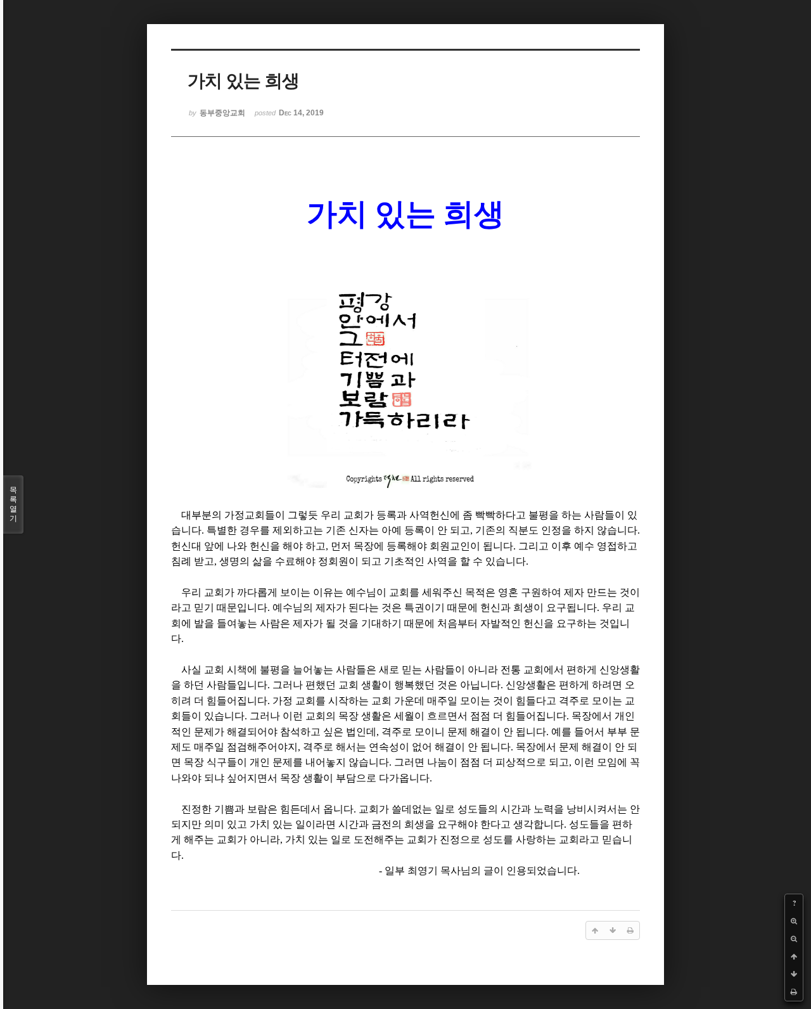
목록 (13, 504)
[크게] (794, 921)
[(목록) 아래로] (794, 974)
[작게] (794, 939)
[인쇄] (794, 992)
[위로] (794, 956)
